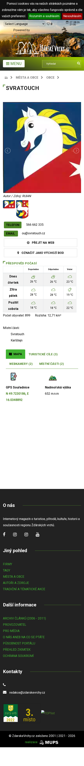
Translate (25, 36)
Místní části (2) (51, 364)
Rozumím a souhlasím (44, 16)
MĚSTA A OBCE (13, 576)
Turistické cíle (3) (43, 354)
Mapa (17, 354)
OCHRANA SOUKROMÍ (18, 656)
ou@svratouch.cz (33, 233)
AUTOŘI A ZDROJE (16, 583)
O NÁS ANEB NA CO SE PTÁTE (24, 637)
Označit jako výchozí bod (41, 253)
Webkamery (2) (21, 364)
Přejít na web (41, 242)
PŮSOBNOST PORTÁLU (19, 643)
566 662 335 (35, 225)
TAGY (6, 570)
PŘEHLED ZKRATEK (16, 649)
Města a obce (27, 77)
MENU (15, 63)
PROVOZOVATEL (14, 624)
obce (50, 77)
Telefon (12, 225)
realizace (31, 742)
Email (11, 233)
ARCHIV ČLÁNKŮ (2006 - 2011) (24, 618)
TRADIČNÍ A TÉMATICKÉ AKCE (24, 589)
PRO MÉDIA (11, 631)
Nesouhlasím (72, 16)
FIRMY (7, 564)
